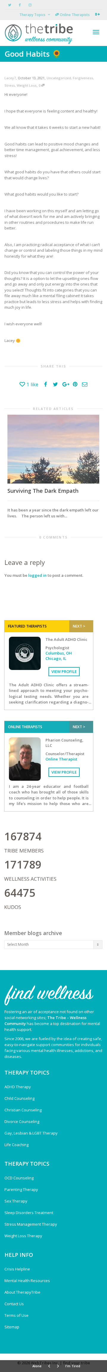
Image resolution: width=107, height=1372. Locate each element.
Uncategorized (59, 78)
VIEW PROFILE (64, 671)
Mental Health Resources (27, 1280)
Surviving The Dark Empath (42, 490)
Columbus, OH (58, 653)
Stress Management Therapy (30, 1224)
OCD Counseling (19, 1178)
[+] (53, 449)
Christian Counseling (23, 1110)
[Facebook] (20, 5)
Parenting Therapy (21, 1189)
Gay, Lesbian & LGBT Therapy (31, 1133)
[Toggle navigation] (96, 32)
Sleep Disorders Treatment (28, 1212)
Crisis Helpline (17, 1269)
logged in (37, 575)
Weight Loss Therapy (23, 1235)
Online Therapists (74, 14)
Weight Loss (27, 85)
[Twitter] (10, 5)
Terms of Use (16, 1315)
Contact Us (14, 1303)
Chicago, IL (55, 658)
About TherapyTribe (22, 1292)
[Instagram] (30, 5)
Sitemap (11, 1327)
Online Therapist (61, 759)
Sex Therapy (15, 1201)
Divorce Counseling (21, 1121)
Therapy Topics (32, 14)
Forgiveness (83, 78)
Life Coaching (16, 1144)
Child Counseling (19, 1098)
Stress (9, 85)
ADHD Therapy (17, 1086)
